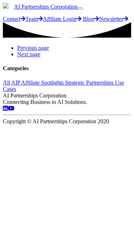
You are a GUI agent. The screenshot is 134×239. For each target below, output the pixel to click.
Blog (88, 19)
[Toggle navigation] (80, 9)
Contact (11, 19)
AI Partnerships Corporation (46, 7)
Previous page (33, 48)
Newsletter (111, 19)
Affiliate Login (59, 19)
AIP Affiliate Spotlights (38, 83)
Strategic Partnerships (90, 83)
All (6, 83)
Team (31, 19)
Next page (28, 54)
